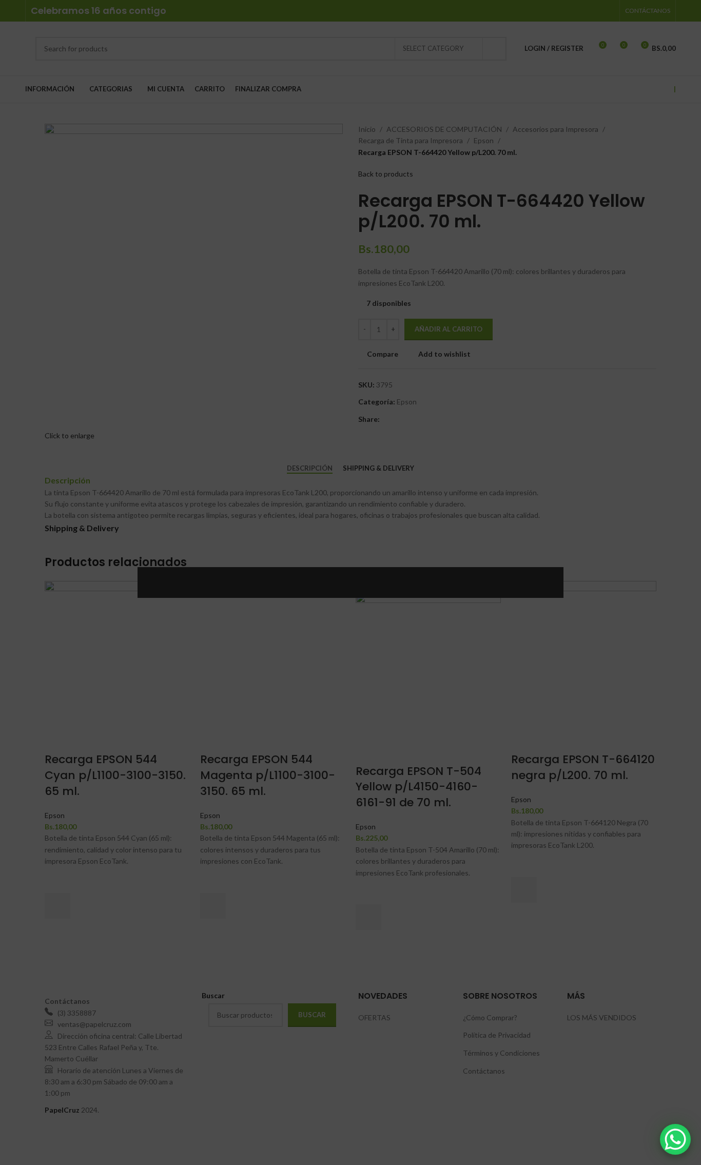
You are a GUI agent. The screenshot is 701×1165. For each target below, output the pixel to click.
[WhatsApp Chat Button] (675, 1139)
